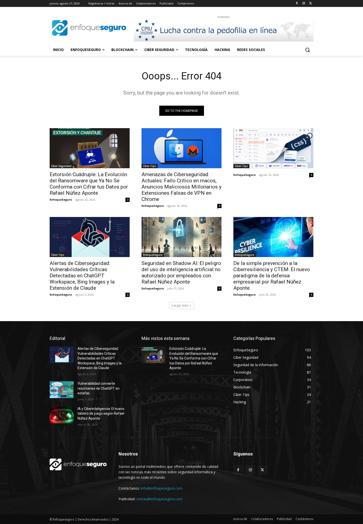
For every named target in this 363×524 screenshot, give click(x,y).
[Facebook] (297, 3)
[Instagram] (303, 3)
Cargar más (180, 305)
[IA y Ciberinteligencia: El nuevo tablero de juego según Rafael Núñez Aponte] (62, 414)
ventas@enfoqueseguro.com (159, 499)
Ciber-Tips (149, 166)
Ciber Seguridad (61, 166)
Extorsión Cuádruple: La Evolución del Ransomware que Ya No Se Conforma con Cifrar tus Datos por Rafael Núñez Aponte (89, 183)
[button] (307, 50)
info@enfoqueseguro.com (161, 488)
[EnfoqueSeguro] (89, 28)
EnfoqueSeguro (61, 199)
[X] (310, 3)
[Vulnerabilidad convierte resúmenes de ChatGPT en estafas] (62, 389)
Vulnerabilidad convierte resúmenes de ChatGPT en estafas (99, 388)
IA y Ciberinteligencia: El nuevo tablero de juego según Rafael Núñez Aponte (101, 413)
